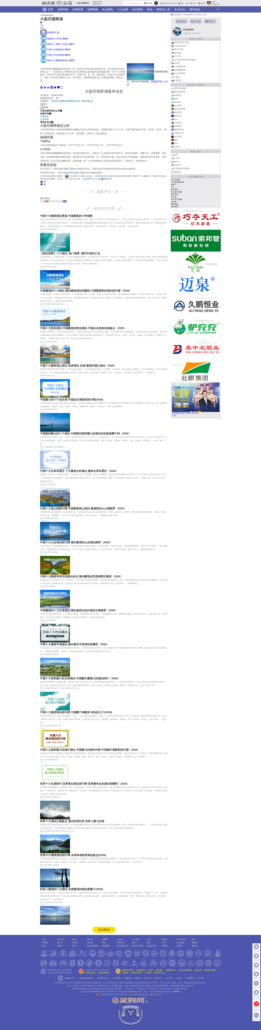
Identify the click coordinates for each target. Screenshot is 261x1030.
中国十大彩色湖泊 (58, 49)
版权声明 (158, 81)
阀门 (193, 939)
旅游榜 (54, 229)
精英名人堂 (163, 9)
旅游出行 (158, 978)
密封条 (90, 939)
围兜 (149, 942)
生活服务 (174, 197)
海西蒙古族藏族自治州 (69, 101)
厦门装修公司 (122, 946)
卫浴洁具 (174, 182)
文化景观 (178, 80)
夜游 (176, 140)
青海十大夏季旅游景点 (60, 60)
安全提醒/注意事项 (182, 168)
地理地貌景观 (179, 70)
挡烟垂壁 (106, 946)
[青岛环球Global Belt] (196, 371)
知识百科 (147, 978)
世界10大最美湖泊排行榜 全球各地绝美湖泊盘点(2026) (73, 855)
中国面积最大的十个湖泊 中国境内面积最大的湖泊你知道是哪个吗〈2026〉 (85, 433)
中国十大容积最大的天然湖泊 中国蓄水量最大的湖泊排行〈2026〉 (80, 678)
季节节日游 (179, 49)
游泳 (176, 119)
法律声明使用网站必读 (140, 995)
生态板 (120, 939)
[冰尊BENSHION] (196, 219)
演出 (176, 143)
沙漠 (46, 620)
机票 (176, 155)
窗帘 (134, 942)
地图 (53, 267)
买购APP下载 (137, 973)
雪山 (46, 375)
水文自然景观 (57, 902)
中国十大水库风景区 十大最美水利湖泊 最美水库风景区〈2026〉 (79, 470)
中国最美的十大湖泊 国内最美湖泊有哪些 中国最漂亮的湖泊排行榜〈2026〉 (86, 290)
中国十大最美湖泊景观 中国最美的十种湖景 (66, 215)
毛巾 (44, 939)
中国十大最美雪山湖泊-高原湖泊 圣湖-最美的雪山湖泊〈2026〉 (78, 365)
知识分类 (173, 3)
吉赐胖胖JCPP (69, 978)
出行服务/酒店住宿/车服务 (185, 60)
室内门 (75, 939)
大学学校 (168, 978)
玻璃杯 (45, 942)
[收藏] (104, 23)
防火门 (75, 946)
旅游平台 (178, 165)
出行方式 (178, 56)
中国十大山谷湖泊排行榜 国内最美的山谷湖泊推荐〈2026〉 (76, 542)
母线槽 (173, 204)
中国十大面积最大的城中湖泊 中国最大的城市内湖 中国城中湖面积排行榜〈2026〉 (90, 749)
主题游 (177, 77)
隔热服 (164, 946)
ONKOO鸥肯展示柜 (86, 978)
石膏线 (173, 199)
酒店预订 (178, 172)
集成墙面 (174, 187)
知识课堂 (137, 9)
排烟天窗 (121, 942)
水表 (173, 192)
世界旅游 (47, 797)
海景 (176, 99)
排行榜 (150, 970)
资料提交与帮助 (210, 970)
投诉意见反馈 (90, 973)
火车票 (177, 158)
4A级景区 (52, 32)
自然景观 (47, 229)
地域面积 (61, 447)
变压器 (90, 942)
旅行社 (177, 162)
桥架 (104, 942)
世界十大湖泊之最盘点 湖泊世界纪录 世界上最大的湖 (72, 821)
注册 (187, 3)
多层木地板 (175, 184)
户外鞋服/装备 (180, 66)
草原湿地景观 (179, 109)
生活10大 (179, 9)
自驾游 (177, 63)
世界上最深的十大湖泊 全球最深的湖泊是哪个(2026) (71, 889)
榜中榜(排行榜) (102, 978)
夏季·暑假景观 (180, 88)
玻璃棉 (105, 939)
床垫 (173, 206)
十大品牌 (122, 9)
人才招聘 (148, 973)
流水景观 (178, 105)
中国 (59, 726)
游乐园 (177, 147)
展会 (150, 9)
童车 (44, 946)
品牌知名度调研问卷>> (97, 3)
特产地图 (200, 978)
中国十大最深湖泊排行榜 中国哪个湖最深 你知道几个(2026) (76, 712)
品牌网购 (92, 9)
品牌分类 (166, 3)
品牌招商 (62, 9)
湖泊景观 (178, 112)
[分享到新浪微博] (48, 87)
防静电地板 (175, 189)
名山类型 (178, 136)
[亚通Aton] (196, 284)
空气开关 (61, 939)
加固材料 (174, 194)
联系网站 (177, 992)
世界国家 (47, 865)
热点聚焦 (107, 9)
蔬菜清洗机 (151, 946)
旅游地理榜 (177, 15)
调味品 (164, 939)
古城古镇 (178, 123)
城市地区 (194, 9)
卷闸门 (60, 946)
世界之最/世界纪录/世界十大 (63, 831)
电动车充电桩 (137, 946)
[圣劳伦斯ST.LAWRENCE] (196, 350)
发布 (194, 3)
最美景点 (61, 304)
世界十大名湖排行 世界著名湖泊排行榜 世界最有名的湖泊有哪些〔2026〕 (84, 783)
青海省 (55, 101)
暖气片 (60, 942)
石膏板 (179, 946)
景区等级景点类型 (181, 42)
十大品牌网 (116, 978)
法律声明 (125, 973)
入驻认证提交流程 (185, 970)
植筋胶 (173, 202)
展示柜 (194, 946)
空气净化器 (181, 939)
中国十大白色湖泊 (58, 55)
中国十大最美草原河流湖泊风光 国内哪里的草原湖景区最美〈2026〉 (81, 576)
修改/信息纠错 (104, 973)
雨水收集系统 (92, 946)
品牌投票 (77, 9)
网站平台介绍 (159, 973)
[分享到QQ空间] (45, 87)
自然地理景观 (188, 15)
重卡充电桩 (175, 180)
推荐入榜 (198, 970)
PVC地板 (135, 939)
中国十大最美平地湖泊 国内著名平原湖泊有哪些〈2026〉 (74, 644)
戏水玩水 (178, 102)
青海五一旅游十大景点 (60, 44)
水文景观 (198, 15)
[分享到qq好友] (51, 87)
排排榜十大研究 (127, 970)
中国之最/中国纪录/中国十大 (69, 688)
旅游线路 (178, 53)
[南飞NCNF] (196, 262)
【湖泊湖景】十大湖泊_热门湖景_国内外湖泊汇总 (70, 253)
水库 (46, 484)
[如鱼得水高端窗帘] (196, 328)
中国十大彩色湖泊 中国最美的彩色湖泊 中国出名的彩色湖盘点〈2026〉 (83, 328)
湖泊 (42, 229)
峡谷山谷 (178, 116)
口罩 (164, 942)
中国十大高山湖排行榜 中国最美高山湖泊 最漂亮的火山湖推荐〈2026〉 (83, 508)
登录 (182, 3)
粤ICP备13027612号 (120, 995)
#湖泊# (43, 104)
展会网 (137, 978)
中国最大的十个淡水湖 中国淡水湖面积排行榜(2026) (71, 399)
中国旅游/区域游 (50, 304)
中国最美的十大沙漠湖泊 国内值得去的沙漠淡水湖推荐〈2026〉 (79, 610)
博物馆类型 (179, 129)
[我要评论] (58, 87)
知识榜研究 (141, 970)
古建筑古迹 (179, 133)
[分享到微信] (41, 87)
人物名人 (179, 978)
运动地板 (180, 942)
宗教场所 (178, 126)
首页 (50, 9)
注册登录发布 (170, 970)
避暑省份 (178, 95)
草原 (53, 586)
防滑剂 (75, 942)
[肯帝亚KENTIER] (196, 241)
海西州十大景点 (57, 38)
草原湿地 (47, 586)
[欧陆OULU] (196, 306)
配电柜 (194, 942)
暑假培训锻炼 (179, 92)
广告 (174, 415)
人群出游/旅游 (180, 46)
